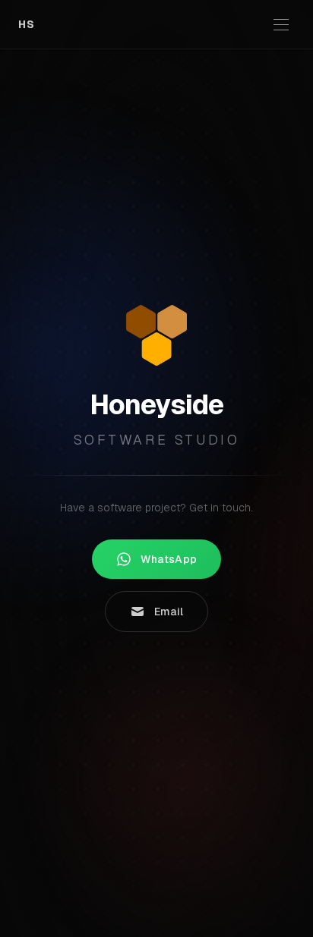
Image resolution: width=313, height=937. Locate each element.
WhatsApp (169, 559)
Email (169, 611)
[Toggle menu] (281, 24)
